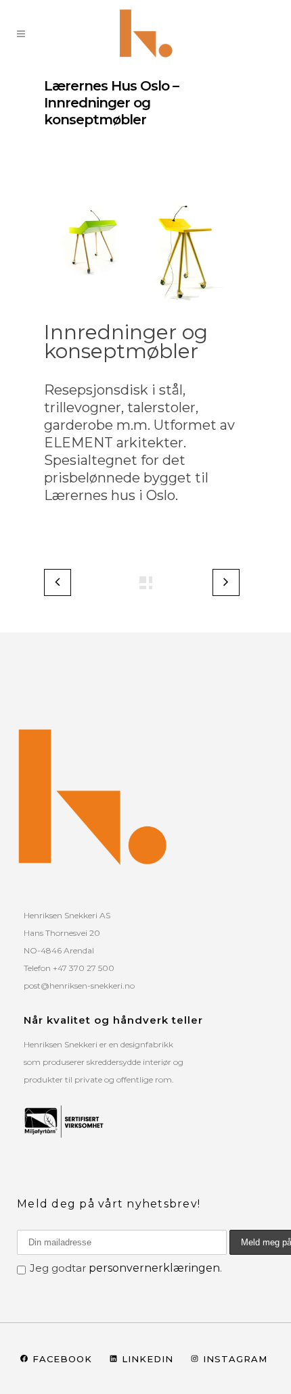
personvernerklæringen (154, 1268)
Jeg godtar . (126, 1268)
